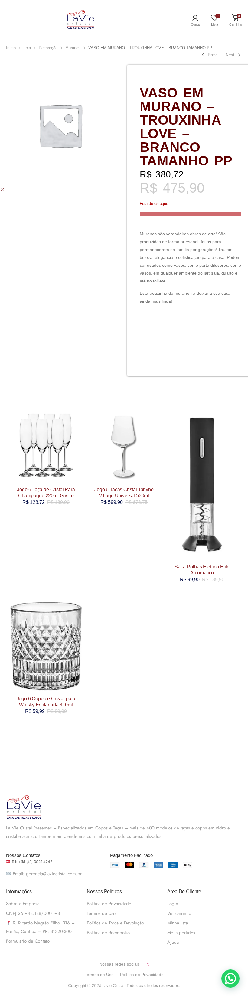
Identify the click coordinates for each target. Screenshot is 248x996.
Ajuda (173, 942)
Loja (27, 48)
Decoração (48, 48)
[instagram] (147, 964)
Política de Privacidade (109, 903)
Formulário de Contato (28, 941)
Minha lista (177, 923)
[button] (230, 978)
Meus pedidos (181, 932)
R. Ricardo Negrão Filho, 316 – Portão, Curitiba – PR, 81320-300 (40, 927)
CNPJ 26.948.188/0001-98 (33, 913)
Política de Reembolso (108, 932)
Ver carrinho (179, 913)
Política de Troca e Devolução (115, 923)
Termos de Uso (101, 913)
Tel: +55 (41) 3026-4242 (31, 861)
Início (11, 48)
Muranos (72, 48)
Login (172, 903)
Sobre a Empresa (22, 903)
